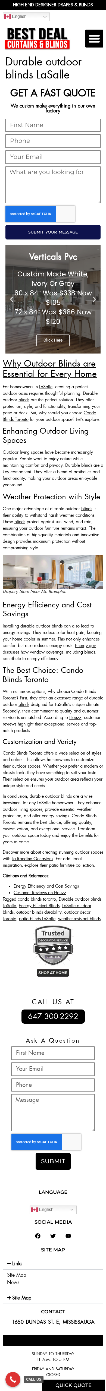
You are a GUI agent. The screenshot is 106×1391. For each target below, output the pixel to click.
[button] (94, 39)
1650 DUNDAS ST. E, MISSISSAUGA (53, 1322)
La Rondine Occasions (32, 859)
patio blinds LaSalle (37, 919)
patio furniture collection (71, 865)
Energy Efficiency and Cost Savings (46, 886)
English (19, 16)
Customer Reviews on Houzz (40, 892)
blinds (23, 400)
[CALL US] (12, 1379)
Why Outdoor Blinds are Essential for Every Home (50, 369)
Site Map (16, 1275)
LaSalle (45, 387)
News (13, 1282)
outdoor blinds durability (38, 912)
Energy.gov (85, 645)
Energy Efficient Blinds (39, 906)
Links (17, 1263)
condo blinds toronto (37, 899)
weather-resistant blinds (79, 919)
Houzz (75, 717)
